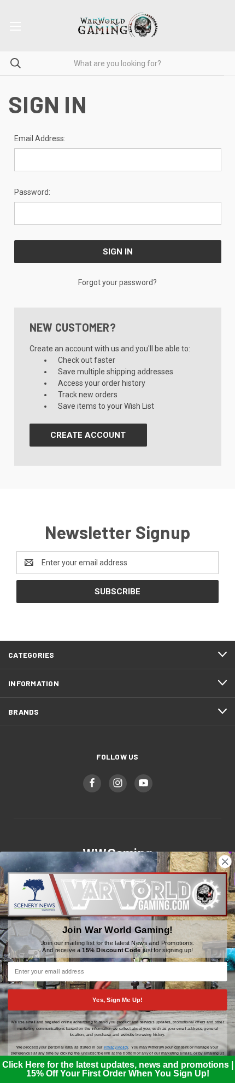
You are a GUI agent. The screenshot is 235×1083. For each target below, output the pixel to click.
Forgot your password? (117, 282)
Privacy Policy (116, 1047)
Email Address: (40, 138)
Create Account (88, 435)
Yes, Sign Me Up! (117, 1000)
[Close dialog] (225, 861)
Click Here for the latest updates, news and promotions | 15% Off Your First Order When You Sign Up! (117, 1069)
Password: (32, 192)
